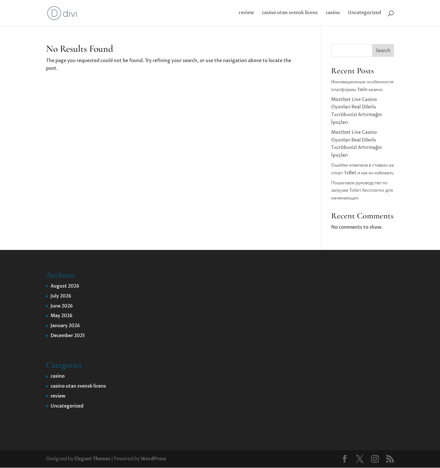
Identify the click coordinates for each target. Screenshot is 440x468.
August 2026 (65, 286)
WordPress (153, 459)
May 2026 (61, 316)
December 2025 (68, 336)
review (246, 13)
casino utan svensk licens (290, 13)
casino (333, 13)
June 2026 (62, 306)
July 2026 (61, 296)
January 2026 (65, 326)
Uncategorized (364, 13)
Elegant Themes (92, 459)
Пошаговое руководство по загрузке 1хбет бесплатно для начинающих (362, 190)
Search (383, 51)
